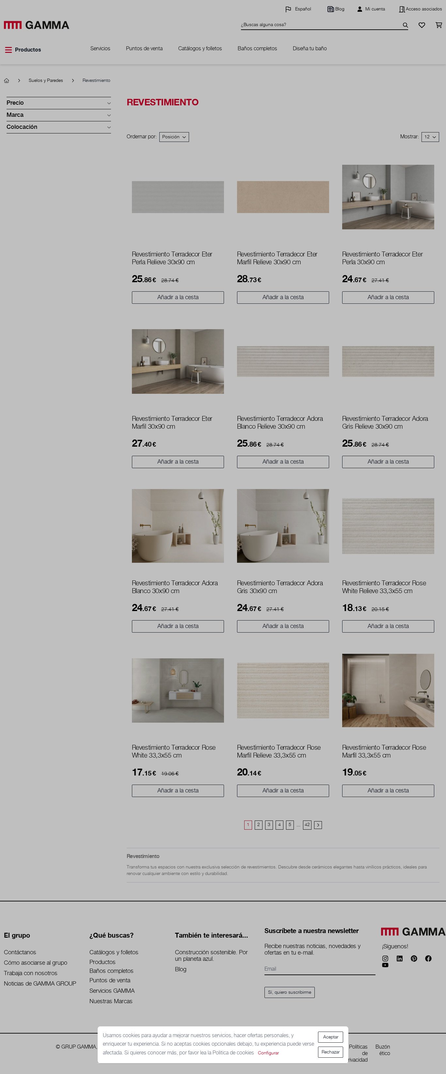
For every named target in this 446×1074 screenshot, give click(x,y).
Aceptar (330, 1037)
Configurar (268, 1053)
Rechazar (331, 1052)
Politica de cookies (234, 1053)
